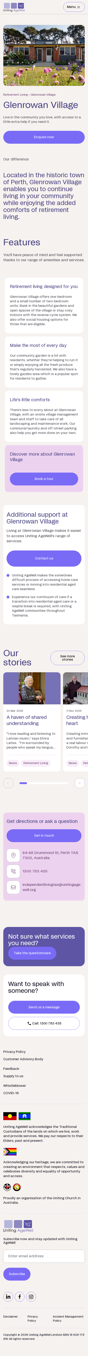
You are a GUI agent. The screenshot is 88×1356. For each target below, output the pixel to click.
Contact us (44, 558)
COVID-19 (11, 1093)
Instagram (31, 1297)
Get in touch (44, 835)
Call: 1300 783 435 (46, 1023)
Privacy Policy (14, 1051)
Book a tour (44, 479)
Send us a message (44, 1007)
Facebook (20, 1297)
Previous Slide (8, 783)
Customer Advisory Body (23, 1059)
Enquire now (44, 137)
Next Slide (80, 783)
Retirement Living (15, 94)
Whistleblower (14, 1085)
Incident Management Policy (68, 1318)
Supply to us (13, 1076)
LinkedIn (8, 1297)
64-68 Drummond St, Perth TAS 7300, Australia (50, 855)
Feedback (11, 1068)
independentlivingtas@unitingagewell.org (51, 887)
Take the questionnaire (32, 953)
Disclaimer (10, 1316)
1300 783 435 (35, 871)
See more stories (67, 658)
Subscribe (17, 1274)
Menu (76, 7)
